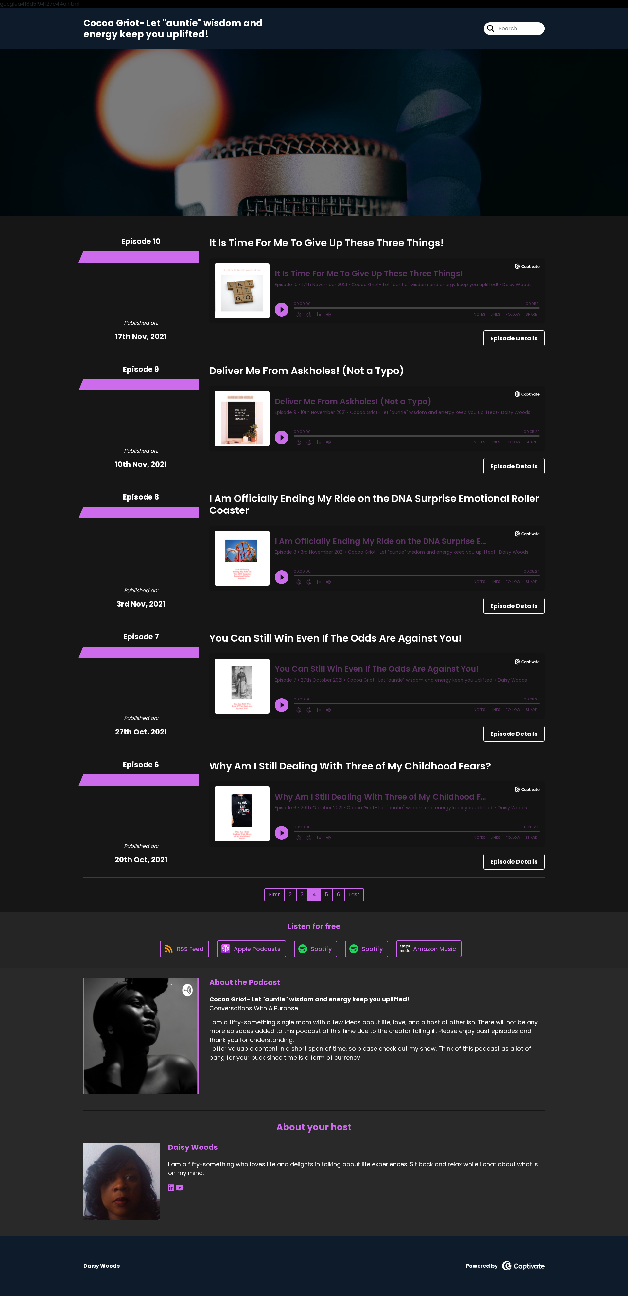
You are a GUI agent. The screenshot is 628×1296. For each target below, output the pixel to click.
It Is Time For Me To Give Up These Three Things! (326, 243)
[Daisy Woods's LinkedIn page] (171, 1188)
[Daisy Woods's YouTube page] (180, 1188)
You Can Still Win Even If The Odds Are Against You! (335, 638)
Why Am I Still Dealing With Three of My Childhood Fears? (350, 766)
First (274, 894)
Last (354, 894)
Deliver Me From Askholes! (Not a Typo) (306, 371)
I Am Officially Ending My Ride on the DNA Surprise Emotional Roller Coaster (374, 504)
